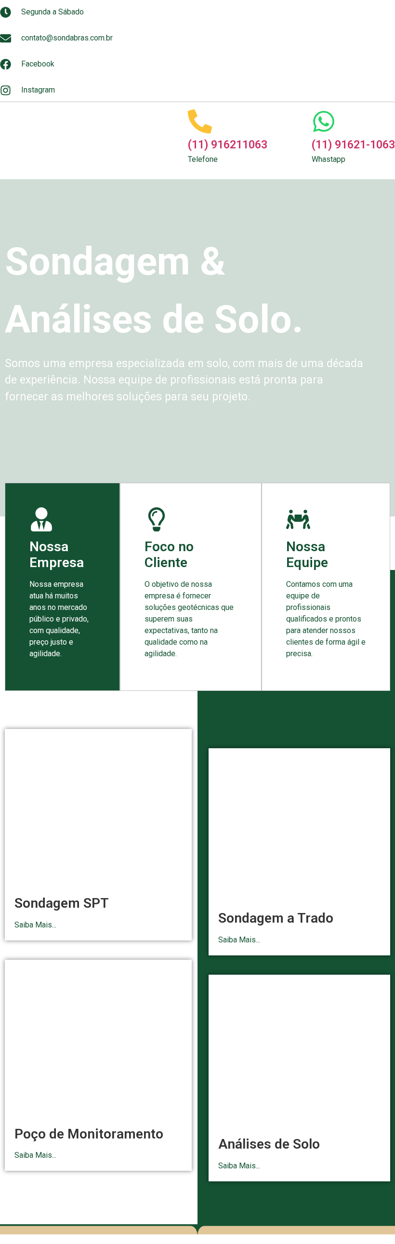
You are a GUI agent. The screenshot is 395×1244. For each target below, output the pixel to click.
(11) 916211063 (227, 144)
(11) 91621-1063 (353, 144)
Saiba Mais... (35, 924)
